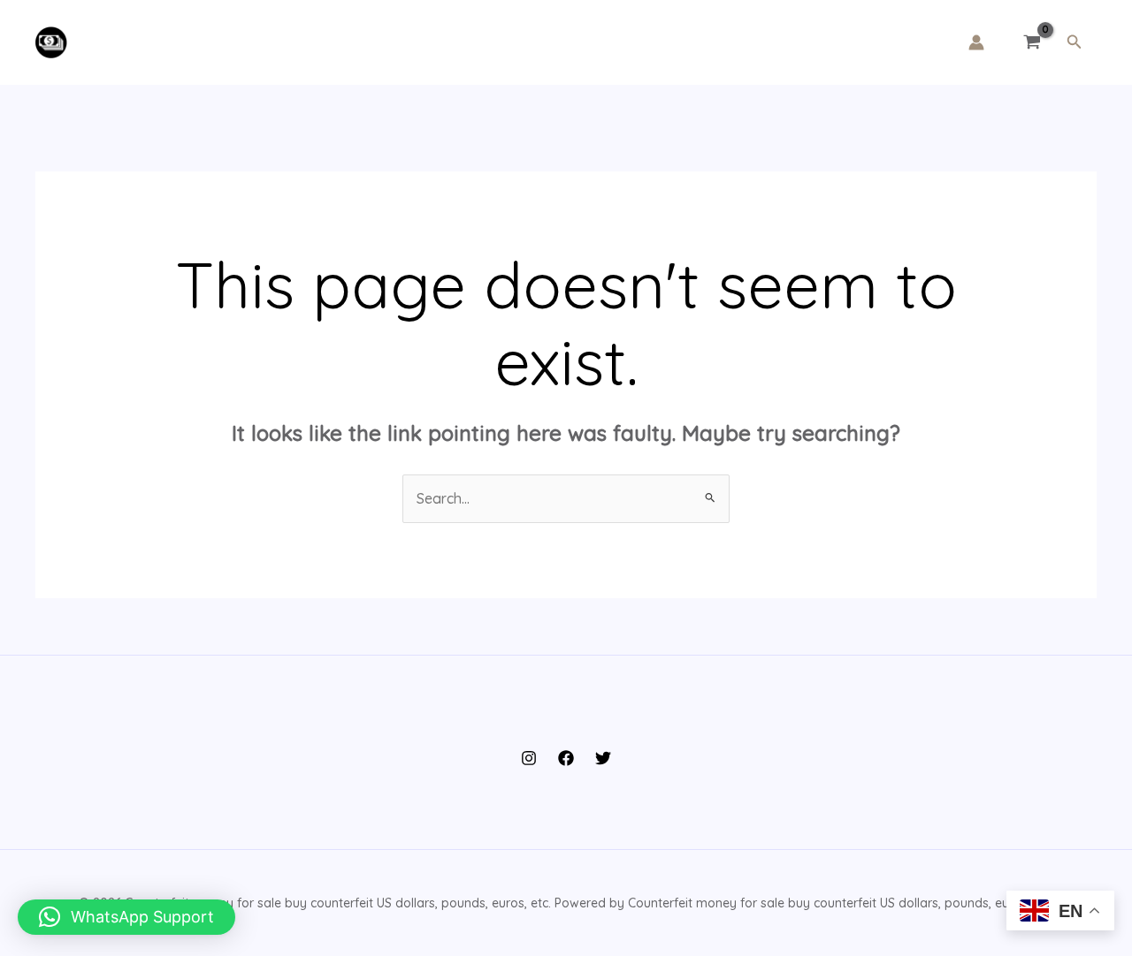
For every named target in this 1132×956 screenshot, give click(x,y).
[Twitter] (603, 758)
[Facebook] (566, 758)
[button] (1074, 42)
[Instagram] (529, 758)
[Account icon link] (976, 42)
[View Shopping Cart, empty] (1032, 42)
